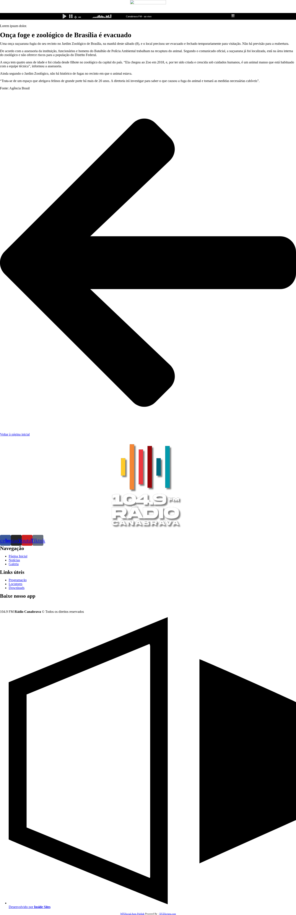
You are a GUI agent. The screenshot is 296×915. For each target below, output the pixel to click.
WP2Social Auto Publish (132, 913)
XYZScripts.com (167, 913)
